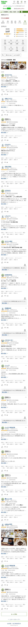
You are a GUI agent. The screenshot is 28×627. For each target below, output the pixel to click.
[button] (5, 65)
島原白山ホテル (5, 14)
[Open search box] (2, 55)
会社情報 (9, 623)
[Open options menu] (26, 75)
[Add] (25, 15)
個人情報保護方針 (17, 623)
